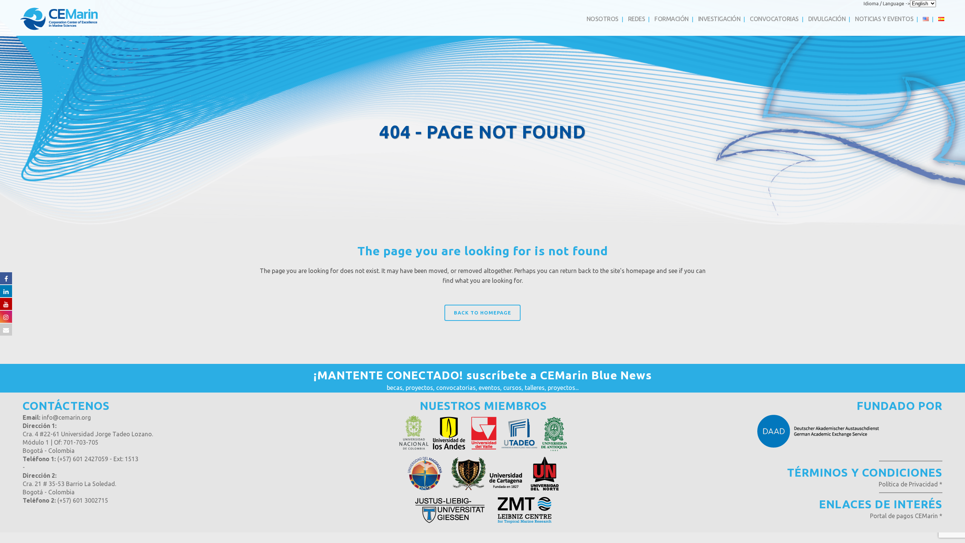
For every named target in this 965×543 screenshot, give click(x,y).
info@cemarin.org (66, 417)
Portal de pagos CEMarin (904, 515)
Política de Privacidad (908, 484)
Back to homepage (482, 312)
